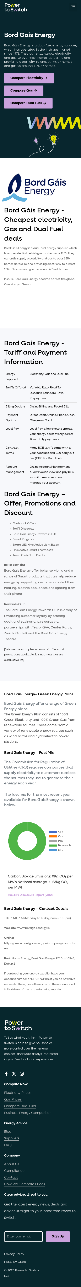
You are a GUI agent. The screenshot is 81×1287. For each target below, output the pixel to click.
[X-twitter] (14, 1074)
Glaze (22, 1261)
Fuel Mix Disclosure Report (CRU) (30, 895)
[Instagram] (22, 1074)
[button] (73, 7)
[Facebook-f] (6, 1074)
